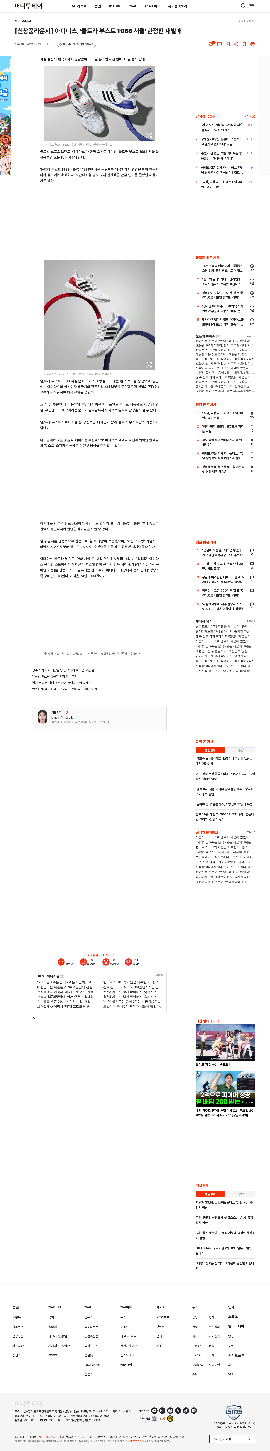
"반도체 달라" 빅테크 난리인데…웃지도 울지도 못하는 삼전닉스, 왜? (223, 284)
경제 (211, 1317)
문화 (211, 1346)
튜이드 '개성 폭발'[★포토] (213, 1064)
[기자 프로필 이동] (42, 717)
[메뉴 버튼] (251, 5)
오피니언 (214, 1365)
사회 (195, 1336)
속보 (195, 1374)
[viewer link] (149, 135)
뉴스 (123, 1317)
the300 (115, 6)
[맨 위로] (261, 1434)
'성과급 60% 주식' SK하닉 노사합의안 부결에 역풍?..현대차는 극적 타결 (223, 311)
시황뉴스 (18, 1317)
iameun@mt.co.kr (62, 717)
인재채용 (31, 1436)
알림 (231, 1374)
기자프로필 (236, 1355)
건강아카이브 (128, 1346)
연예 (231, 1307)
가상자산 (18, 1346)
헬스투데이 (127, 1355)
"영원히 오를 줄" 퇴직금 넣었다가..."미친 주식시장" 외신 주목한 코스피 (222, 555)
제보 (231, 1365)
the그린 (126, 1365)
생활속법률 (91, 1336)
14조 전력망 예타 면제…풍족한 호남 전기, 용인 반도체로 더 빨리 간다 (222, 270)
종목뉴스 (18, 1327)
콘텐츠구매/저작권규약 (143, 1436)
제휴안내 (124, 1436)
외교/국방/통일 (57, 1336)
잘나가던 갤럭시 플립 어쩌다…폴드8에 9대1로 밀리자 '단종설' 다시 (223, 324)
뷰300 (52, 1355)
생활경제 (26, 21)
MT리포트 (79, 6)
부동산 (196, 1346)
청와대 (52, 1327)
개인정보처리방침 (48, 1436)
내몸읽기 (125, 1327)
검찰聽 (88, 1355)
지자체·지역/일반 (59, 1346)
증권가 (16, 1355)
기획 (159, 1346)
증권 (98, 6)
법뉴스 (88, 1317)
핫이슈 (160, 1327)
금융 (195, 1317)
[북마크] (244, 44)
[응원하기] (66, 712)
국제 (211, 1355)
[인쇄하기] (252, 44)
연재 (159, 1336)
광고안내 (112, 1436)
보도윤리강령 (177, 1436)
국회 (51, 1317)
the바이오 (152, 6)
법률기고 (89, 1374)
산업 (195, 1327)
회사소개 (19, 1436)
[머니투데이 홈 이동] (28, 1404)
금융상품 (18, 1336)
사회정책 (214, 1336)
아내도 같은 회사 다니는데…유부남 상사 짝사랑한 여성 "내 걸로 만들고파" (222, 173)
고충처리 (163, 1436)
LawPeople (92, 1365)
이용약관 (100, 1436)
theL (133, 6)
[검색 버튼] (243, 5)
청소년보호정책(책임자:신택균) (76, 1436)
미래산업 (197, 1365)
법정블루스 (91, 1346)
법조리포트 (91, 1327)
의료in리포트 (128, 1336)
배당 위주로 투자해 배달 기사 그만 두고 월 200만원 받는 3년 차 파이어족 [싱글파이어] (224, 1113)
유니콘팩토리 (177, 6)
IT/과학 (197, 1355)
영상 (231, 1336)
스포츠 (233, 1317)
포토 (231, 1346)
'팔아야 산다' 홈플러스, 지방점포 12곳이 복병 (224, 804)
